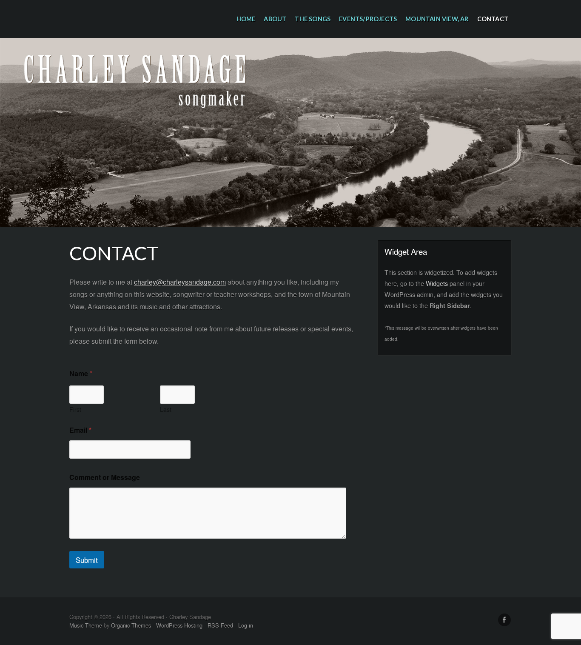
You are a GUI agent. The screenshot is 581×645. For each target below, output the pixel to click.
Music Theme (85, 625)
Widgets (437, 283)
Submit (87, 559)
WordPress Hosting (179, 625)
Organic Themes (131, 625)
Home (246, 19)
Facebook (504, 620)
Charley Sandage (290, 132)
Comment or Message (104, 477)
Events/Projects (368, 19)
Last (165, 409)
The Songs (312, 19)
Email (80, 430)
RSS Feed (220, 625)
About (275, 19)
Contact (492, 19)
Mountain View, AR (436, 19)
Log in (245, 625)
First (75, 409)
